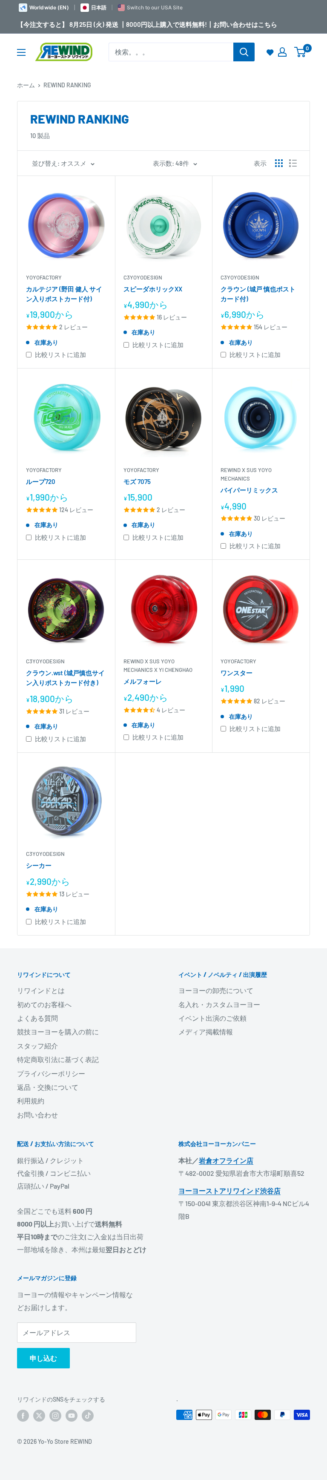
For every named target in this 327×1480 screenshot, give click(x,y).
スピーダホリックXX (152, 289)
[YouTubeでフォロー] (71, 1416)
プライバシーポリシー (51, 1073)
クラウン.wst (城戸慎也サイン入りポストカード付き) (65, 677)
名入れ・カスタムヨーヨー (219, 1004)
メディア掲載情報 (205, 1032)
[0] (300, 52)
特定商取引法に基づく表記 (58, 1059)
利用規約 (30, 1101)
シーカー (39, 865)
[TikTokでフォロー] (88, 1416)
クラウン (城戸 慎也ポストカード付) (258, 293)
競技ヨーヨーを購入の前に (58, 1032)
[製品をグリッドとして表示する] (279, 163)
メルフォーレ (142, 681)
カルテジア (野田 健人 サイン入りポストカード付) (64, 293)
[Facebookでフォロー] (23, 1416)
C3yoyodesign (142, 277)
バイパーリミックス (249, 490)
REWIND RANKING (67, 85)
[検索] (244, 52)
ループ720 (40, 481)
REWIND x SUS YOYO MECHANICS (246, 474)
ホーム (26, 85)
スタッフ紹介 (37, 1046)
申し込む (43, 1358)
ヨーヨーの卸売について (215, 990)
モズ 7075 (137, 481)
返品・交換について (47, 1087)
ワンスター (236, 673)
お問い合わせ (37, 1115)
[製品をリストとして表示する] (293, 163)
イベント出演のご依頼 (212, 1018)
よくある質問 (37, 1018)
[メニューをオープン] (21, 52)
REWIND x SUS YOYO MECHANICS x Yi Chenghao (157, 665)
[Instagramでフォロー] (55, 1416)
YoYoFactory (44, 277)
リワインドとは (41, 990)
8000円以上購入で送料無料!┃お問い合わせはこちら (201, 24)
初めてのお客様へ (44, 1004)
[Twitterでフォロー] (39, 1416)
